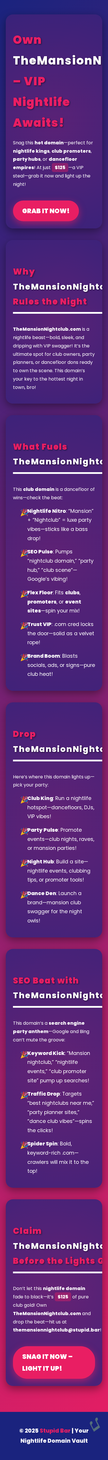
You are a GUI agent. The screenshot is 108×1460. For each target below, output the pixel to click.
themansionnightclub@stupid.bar (56, 1330)
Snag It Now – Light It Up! (47, 1362)
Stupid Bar (55, 1431)
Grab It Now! (46, 210)
